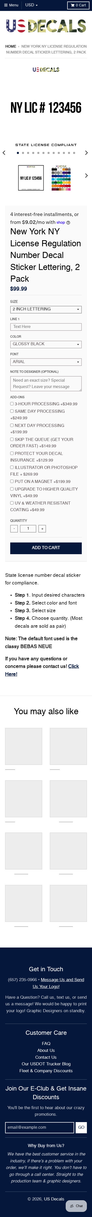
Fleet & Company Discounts (46, 1071)
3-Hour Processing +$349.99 (46, 404)
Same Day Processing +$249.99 (37, 415)
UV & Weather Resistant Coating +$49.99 (40, 507)
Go (81, 1128)
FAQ (46, 1044)
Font (14, 354)
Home (10, 46)
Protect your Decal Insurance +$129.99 (36, 457)
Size (14, 302)
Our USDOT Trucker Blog (46, 1064)
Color (15, 336)
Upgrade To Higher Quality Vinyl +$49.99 (44, 493)
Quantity (18, 521)
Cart (81, 5)
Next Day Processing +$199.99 (37, 429)
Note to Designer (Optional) (34, 372)
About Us (46, 1051)
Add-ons (17, 397)
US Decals (54, 1199)
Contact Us (46, 1057)
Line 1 (15, 319)
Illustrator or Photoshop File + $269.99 (44, 471)
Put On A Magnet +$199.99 (43, 482)
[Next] (86, 153)
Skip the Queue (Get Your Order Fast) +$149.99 (41, 443)
